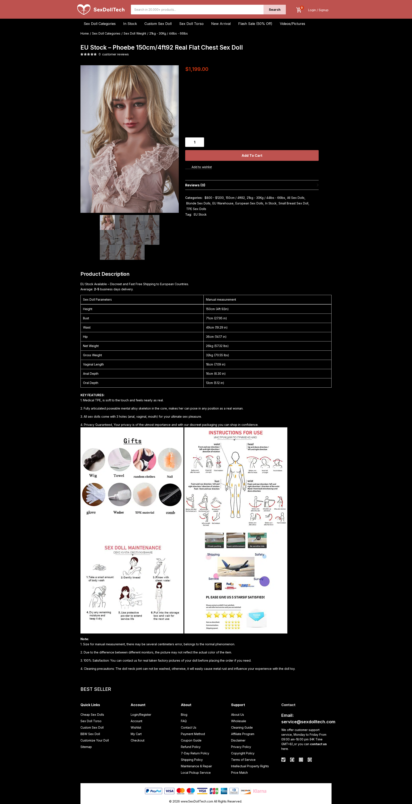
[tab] (252, 185)
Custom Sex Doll (158, 23)
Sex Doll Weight (135, 33)
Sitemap (86, 747)
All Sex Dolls (295, 197)
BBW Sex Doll (90, 734)
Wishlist (136, 727)
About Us (237, 714)
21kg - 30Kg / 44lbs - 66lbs (168, 33)
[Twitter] (283, 760)
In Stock (271, 203)
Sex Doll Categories (106, 33)
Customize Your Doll (94, 740)
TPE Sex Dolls (196, 209)
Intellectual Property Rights (250, 766)
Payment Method (193, 734)
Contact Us (188, 727)
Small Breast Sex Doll (293, 203)
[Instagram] (301, 760)
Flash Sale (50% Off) (255, 23)
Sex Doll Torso (191, 23)
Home (84, 33)
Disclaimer (238, 740)
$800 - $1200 (214, 197)
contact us (318, 744)
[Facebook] (292, 760)
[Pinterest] (310, 760)
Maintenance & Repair (196, 766)
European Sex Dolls (249, 203)
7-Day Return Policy (195, 753)
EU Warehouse (222, 203)
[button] (298, 10)
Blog (184, 714)
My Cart (136, 734)
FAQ (184, 721)
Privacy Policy (241, 747)
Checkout (137, 740)
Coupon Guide (191, 740)
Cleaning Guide (242, 727)
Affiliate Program (242, 734)
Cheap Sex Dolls (92, 714)
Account (136, 721)
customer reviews (114, 54)
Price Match (239, 772)
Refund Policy (191, 747)
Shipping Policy (192, 759)
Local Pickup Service (196, 772)
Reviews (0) (195, 185)
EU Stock (200, 214)
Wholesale (238, 721)
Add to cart (252, 155)
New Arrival (221, 23)
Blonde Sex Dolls (198, 203)
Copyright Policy (242, 753)
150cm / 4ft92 (235, 197)
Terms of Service (243, 759)
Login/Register (141, 714)
